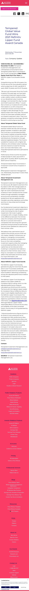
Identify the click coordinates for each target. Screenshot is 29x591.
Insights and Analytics (14, 411)
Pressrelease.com (14, 556)
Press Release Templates (14, 506)
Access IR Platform (14, 423)
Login (14, 566)
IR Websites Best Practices (14, 490)
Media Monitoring (14, 404)
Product (14, 521)
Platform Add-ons (14, 472)
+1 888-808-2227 (14, 568)
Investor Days (14, 434)
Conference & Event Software (14, 448)
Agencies (14, 381)
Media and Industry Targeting (14, 406)
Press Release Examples (14, 509)
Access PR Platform (14, 395)
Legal (14, 383)
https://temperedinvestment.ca (11, 352)
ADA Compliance (14, 427)
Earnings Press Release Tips (14, 494)
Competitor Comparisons (14, 488)
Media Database (14, 400)
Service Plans (14, 470)
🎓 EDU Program (14, 511)
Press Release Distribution (14, 397)
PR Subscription (14, 458)
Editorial (14, 575)
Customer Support (14, 572)
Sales (14, 570)
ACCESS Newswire (14, 551)
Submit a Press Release (14, 460)
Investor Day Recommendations (14, 497)
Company (14, 525)
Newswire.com (14, 554)
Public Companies (14, 376)
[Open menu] (26, 3)
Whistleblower (14, 436)
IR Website (14, 425)
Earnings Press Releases (14, 432)
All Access (14, 446)
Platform (14, 523)
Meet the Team (14, 537)
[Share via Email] (27, 13)
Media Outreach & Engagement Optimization (14, 485)
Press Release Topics (14, 482)
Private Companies (14, 379)
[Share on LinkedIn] (23, 13)
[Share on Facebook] (14, 13)
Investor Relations (14, 539)
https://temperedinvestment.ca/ (11, 258)
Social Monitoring (14, 409)
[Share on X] (18, 13)
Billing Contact (14, 577)
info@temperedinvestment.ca (11, 348)
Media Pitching (14, 402)
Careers (14, 542)
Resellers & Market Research (14, 385)
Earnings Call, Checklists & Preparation (14, 492)
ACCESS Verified (14, 413)
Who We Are (14, 535)
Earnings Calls (14, 430)
